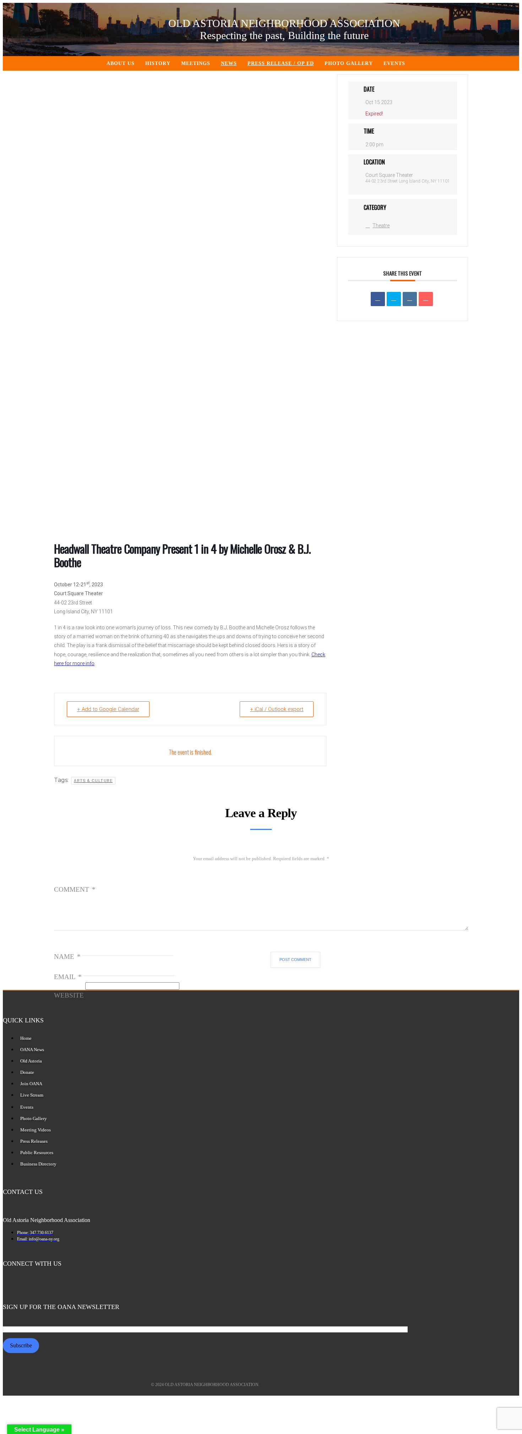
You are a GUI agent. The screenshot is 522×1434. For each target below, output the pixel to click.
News (229, 63)
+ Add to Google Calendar (108, 709)
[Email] (426, 299)
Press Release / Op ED (281, 63)
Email (68, 977)
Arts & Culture (93, 780)
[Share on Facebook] (378, 299)
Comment (75, 889)
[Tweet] (394, 299)
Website (69, 995)
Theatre (381, 225)
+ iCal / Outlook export (276, 709)
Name (67, 956)
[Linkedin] (410, 299)
